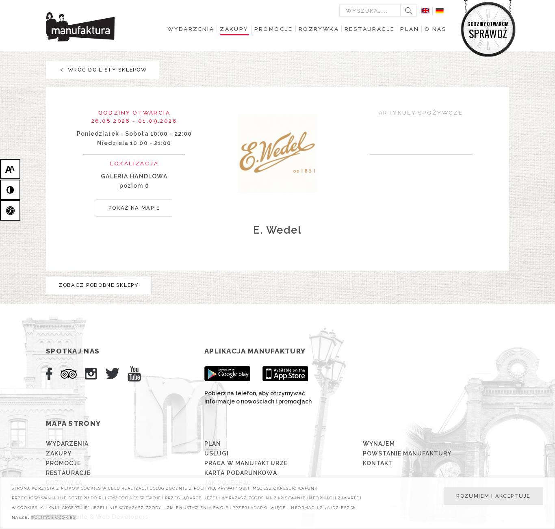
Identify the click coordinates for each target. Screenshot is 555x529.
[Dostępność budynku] (10, 210)
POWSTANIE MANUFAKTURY (407, 453)
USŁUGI (216, 453)
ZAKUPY (59, 453)
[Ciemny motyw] (10, 190)
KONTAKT (378, 463)
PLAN (212, 443)
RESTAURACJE (68, 473)
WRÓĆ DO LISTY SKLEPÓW (106, 70)
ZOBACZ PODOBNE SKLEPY (99, 285)
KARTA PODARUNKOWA (240, 473)
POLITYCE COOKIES (54, 518)
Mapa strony (73, 423)
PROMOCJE (63, 463)
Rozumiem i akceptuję (493, 496)
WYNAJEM (379, 443)
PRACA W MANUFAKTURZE (246, 463)
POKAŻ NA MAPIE (134, 208)
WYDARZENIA (67, 443)
